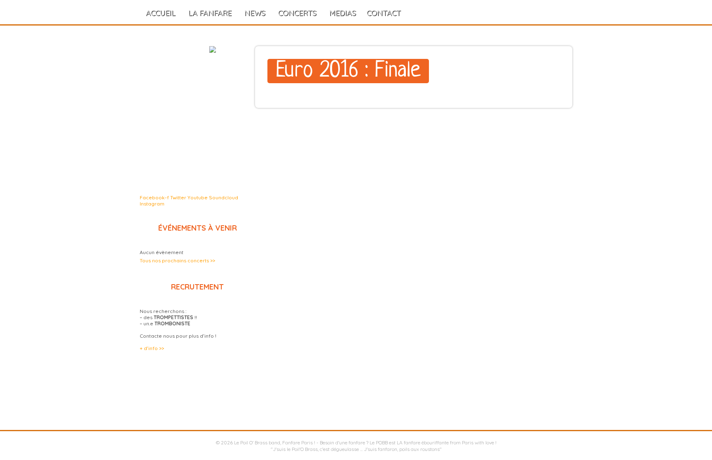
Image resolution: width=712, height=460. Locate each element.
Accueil (161, 13)
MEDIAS (342, 13)
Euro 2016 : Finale (348, 71)
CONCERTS (297, 13)
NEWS (254, 13)
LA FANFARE (210, 13)
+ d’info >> (152, 348)
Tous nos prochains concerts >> (177, 260)
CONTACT (384, 13)
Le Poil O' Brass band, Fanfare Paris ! (274, 442)
